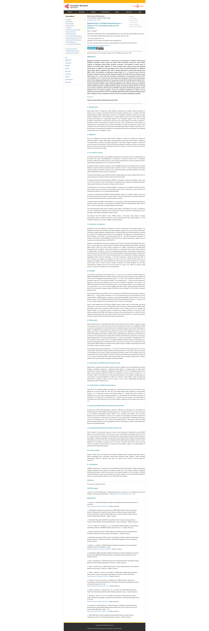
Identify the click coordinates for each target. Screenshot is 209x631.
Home (70, 12)
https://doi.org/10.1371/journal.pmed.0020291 (99, 549)
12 (123, 393)
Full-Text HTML (133, 20)
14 (114, 397)
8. (87, 553)
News (117, 12)
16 (88, 401)
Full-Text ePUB (133, 22)
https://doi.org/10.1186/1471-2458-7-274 (97, 611)
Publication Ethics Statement (73, 40)
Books (93, 12)
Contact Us (111, 625)
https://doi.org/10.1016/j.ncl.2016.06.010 (97, 506)
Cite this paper (69, 79)
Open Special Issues (71, 49)
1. (87, 502)
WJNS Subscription (70, 34)
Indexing (68, 19)
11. (88, 572)
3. (87, 520)
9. (87, 560)
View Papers (69, 21)
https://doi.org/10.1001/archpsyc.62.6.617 (98, 586)
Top (66, 57)
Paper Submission (70, 31)
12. (88, 580)
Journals (81, 12)
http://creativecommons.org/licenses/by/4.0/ (98, 45)
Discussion (68, 71)
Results (67, 68)
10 (109, 377)
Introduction (68, 63)
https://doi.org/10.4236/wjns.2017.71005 (124, 494)
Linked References (134, 24)
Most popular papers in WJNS (73, 38)
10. (88, 566)
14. (88, 595)
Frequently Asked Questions (73, 44)
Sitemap (106, 625)
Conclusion (68, 74)
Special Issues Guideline (72, 53)
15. (88, 605)
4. (87, 525)
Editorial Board (69, 25)
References (68, 82)
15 (144, 399)
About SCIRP (101, 625)
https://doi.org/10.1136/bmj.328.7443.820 (98, 576)
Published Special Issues (72, 51)
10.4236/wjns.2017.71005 (94, 20)
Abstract (131, 16)
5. (87, 531)
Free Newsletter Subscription (73, 36)
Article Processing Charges (72, 29)
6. (87, 537)
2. (87, 510)
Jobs (140, 12)
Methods (67, 65)
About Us (129, 12)
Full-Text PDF (133, 18)
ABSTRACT (68, 60)
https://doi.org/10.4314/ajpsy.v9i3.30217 (97, 601)
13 (117, 395)
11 (107, 380)
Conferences (105, 12)
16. (88, 615)
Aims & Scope (69, 23)
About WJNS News (70, 42)
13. (88, 590)
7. (87, 545)
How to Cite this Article (135, 26)
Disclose (67, 76)
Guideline (68, 27)
